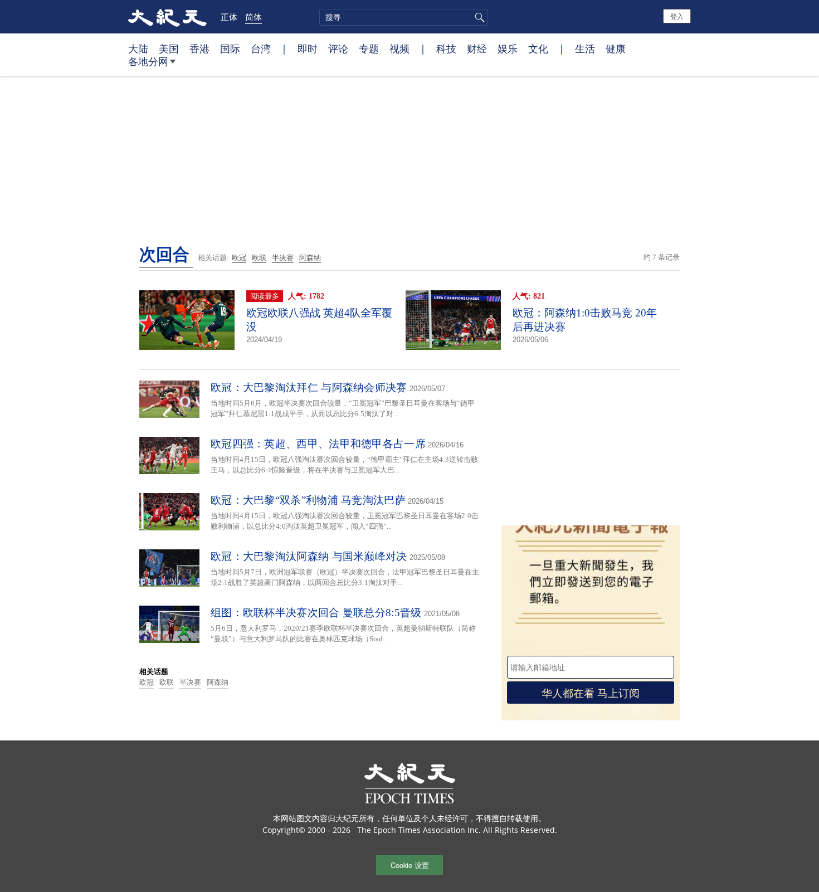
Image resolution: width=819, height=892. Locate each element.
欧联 (259, 258)
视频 (399, 48)
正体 (229, 16)
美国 (169, 48)
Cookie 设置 (410, 865)
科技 (446, 48)
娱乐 (508, 48)
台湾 (261, 48)
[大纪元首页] (167, 17)
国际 (230, 48)
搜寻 (478, 17)
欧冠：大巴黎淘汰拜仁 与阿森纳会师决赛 (309, 387)
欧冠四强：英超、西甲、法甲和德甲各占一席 (318, 444)
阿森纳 (310, 258)
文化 (538, 48)
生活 (585, 48)
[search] (403, 17)
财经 (477, 48)
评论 (338, 48)
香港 (199, 48)
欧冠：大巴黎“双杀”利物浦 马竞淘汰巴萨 (308, 500)
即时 (308, 48)
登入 (677, 16)
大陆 (138, 48)
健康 (616, 48)
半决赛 (283, 258)
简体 (253, 16)
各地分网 (148, 61)
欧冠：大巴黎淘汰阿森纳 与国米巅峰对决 (309, 556)
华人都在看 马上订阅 (591, 692)
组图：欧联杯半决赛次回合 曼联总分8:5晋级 (316, 612)
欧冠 (239, 258)
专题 (369, 48)
